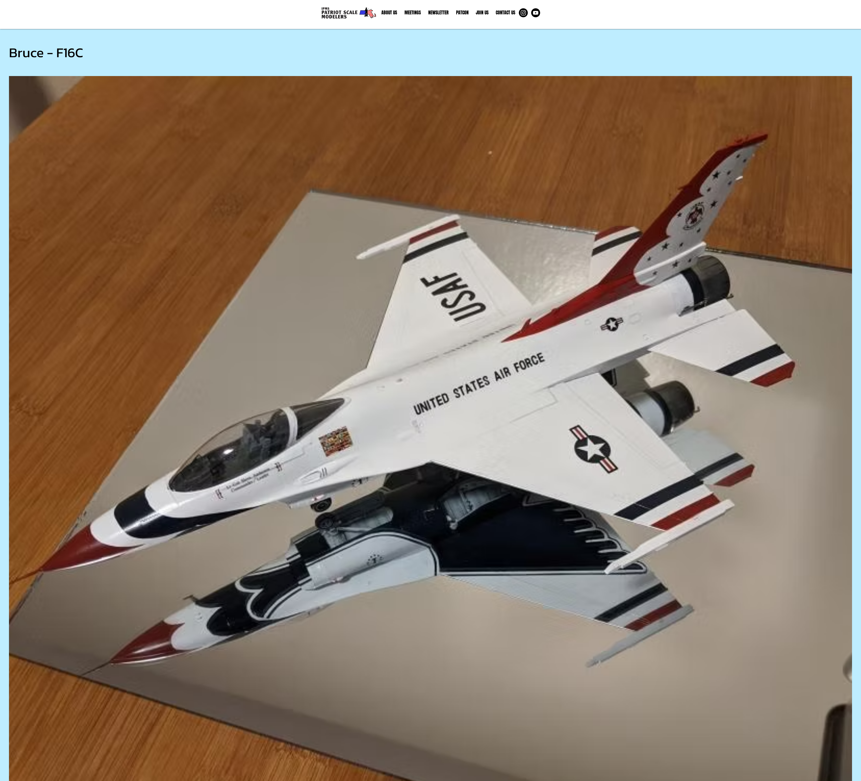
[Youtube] (535, 12)
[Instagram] (523, 12)
